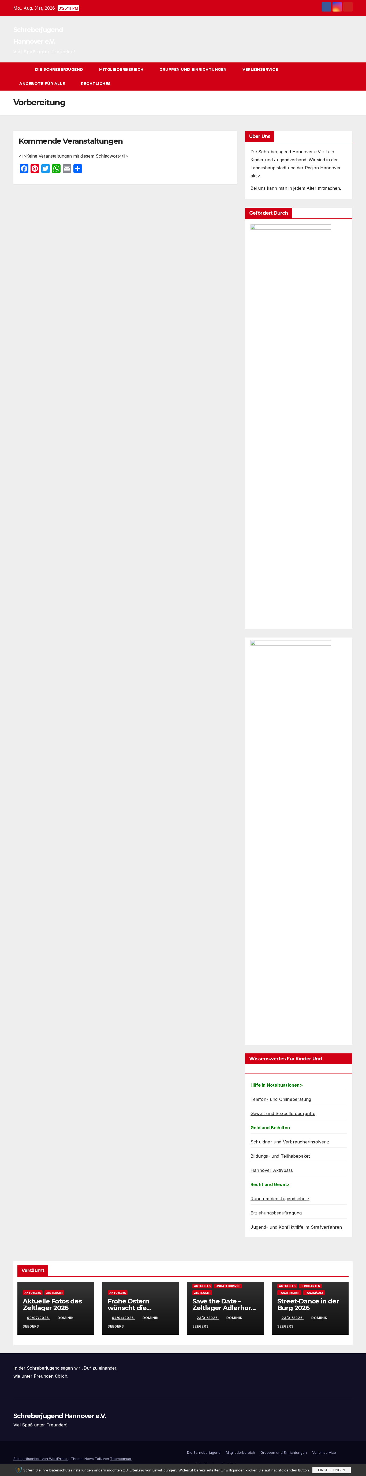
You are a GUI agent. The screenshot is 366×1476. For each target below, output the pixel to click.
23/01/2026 (208, 1318)
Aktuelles (32, 1292)
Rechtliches (96, 83)
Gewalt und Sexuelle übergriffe (283, 1113)
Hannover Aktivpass (272, 1170)
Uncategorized (228, 1286)
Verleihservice (260, 69)
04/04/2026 (123, 1318)
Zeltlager (54, 1292)
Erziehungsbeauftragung (276, 1213)
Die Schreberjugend (60, 69)
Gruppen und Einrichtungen (193, 69)
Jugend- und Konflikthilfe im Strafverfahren (296, 1227)
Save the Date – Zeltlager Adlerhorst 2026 (224, 1307)
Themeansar (121, 1458)
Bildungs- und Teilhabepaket (280, 1156)
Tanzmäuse (314, 1292)
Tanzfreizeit (289, 1292)
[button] (338, 76)
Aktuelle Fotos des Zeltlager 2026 (52, 1304)
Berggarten (310, 1286)
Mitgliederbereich (122, 69)
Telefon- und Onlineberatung (281, 1099)
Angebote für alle (42, 83)
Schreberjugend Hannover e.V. (59, 1416)
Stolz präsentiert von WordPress (40, 1458)
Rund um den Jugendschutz (280, 1198)
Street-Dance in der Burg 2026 (308, 1304)
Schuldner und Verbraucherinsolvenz (290, 1142)
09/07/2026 (38, 1318)
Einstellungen (331, 1470)
